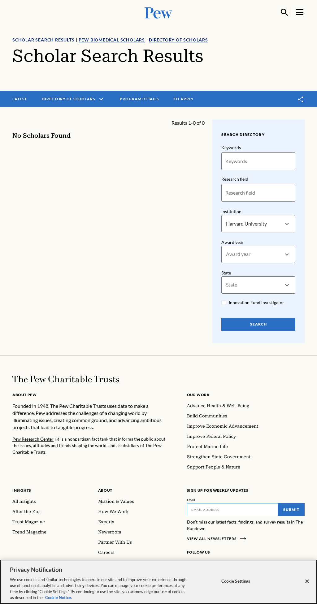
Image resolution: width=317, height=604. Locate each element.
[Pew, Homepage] (158, 12)
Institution (231, 211)
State (226, 272)
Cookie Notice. (58, 597)
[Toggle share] (301, 99)
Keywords (231, 147)
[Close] (307, 581)
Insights (21, 490)
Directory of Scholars (178, 39)
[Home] (65, 379)
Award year (232, 242)
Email (191, 499)
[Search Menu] (284, 12)
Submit (291, 509)
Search (258, 324)
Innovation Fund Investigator (256, 302)
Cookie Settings (235, 581)
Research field (234, 179)
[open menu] (101, 99)
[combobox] (226, 223)
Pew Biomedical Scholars (112, 39)
